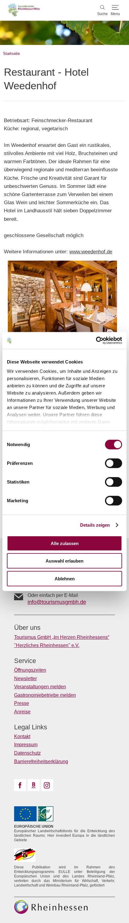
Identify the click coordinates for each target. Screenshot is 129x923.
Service (25, 660)
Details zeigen (95, 525)
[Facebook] (20, 785)
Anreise (22, 711)
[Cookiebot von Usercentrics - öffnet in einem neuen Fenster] (96, 340)
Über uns (27, 627)
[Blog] (34, 785)
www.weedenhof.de (90, 252)
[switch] (113, 463)
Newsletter (25, 678)
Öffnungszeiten (30, 670)
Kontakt (22, 736)
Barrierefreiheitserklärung (41, 761)
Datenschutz (27, 753)
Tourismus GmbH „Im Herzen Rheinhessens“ (61, 637)
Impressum (26, 744)
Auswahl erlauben (64, 560)
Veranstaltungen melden (40, 686)
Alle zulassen (65, 543)
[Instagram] (47, 785)
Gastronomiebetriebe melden (45, 695)
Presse (21, 703)
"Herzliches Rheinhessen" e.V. (47, 645)
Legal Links (30, 727)
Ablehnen (65, 578)
